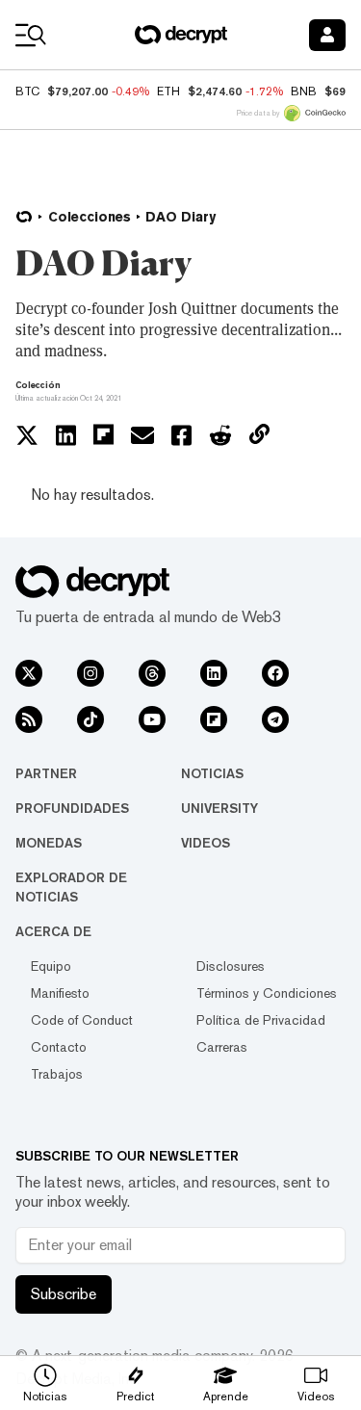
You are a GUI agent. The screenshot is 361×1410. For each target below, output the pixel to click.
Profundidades (72, 808)
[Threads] (152, 673)
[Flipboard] (213, 719)
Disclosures (230, 966)
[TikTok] (90, 719)
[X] (28, 673)
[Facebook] (275, 673)
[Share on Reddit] (220, 435)
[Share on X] (27, 435)
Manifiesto (60, 993)
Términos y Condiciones (266, 993)
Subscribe (63, 1294)
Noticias (212, 773)
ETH (168, 91)
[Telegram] (275, 719)
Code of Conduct (82, 1020)
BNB (304, 91)
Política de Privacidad (260, 1020)
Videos (205, 842)
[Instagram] (90, 673)
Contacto (59, 1047)
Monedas (48, 842)
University (219, 808)
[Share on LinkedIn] (66, 435)
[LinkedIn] (213, 673)
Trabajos (57, 1074)
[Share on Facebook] (181, 435)
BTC (27, 91)
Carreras (221, 1047)
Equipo (51, 966)
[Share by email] (142, 435)
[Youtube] (152, 719)
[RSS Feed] (28, 719)
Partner (46, 773)
